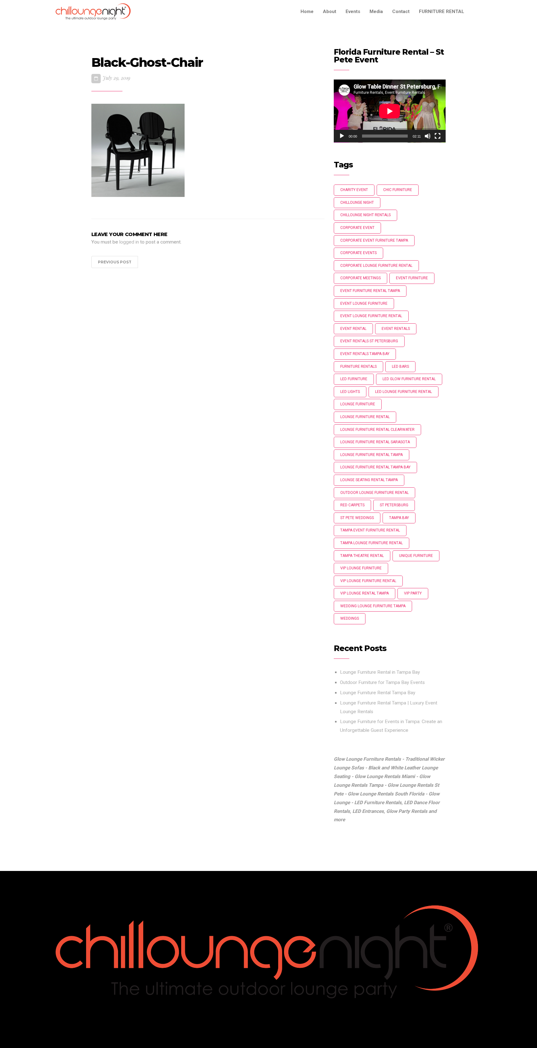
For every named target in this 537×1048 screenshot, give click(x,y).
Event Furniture (412, 278)
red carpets (352, 505)
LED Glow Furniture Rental (409, 379)
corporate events (358, 253)
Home (307, 11)
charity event (354, 190)
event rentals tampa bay (364, 354)
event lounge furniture (364, 303)
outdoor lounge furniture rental (374, 492)
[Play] (342, 136)
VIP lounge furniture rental (368, 581)
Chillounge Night (357, 202)
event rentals (396, 328)
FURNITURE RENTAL (441, 11)
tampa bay (399, 518)
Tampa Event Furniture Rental (370, 530)
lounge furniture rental (365, 417)
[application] (390, 111)
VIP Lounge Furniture (361, 568)
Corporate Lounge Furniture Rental (376, 265)
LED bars (400, 366)
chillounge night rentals (365, 215)
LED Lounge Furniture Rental (403, 392)
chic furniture (397, 190)
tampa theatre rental (362, 556)
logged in (129, 242)
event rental (353, 328)
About (329, 11)
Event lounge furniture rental (371, 316)
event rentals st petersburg (369, 341)
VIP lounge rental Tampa (364, 593)
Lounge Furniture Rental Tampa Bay (377, 692)
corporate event (357, 228)
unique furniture (416, 556)
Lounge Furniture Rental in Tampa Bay (380, 672)
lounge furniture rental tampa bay (375, 467)
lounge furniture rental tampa (371, 455)
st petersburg (394, 505)
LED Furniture (353, 379)
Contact (401, 11)
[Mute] (428, 136)
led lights (350, 392)
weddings (349, 618)
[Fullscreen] (437, 136)
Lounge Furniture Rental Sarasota (375, 442)
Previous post (114, 262)
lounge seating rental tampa (369, 480)
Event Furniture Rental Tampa (370, 291)
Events (353, 11)
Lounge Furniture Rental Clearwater (377, 429)
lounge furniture (357, 404)
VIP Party (413, 593)
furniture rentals (358, 366)
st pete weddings (357, 518)
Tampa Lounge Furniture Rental (371, 543)
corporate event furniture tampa (374, 240)
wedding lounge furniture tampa (373, 606)
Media (376, 11)
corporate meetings (360, 278)
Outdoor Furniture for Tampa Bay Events (382, 682)
